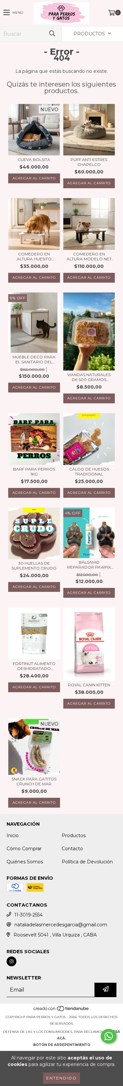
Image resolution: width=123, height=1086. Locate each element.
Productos (74, 835)
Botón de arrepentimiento (61, 1045)
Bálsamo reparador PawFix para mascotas (89, 565)
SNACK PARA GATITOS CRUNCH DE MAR (33, 781)
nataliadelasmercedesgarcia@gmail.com (60, 925)
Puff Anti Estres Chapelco (89, 162)
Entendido (61, 1078)
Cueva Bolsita (34, 159)
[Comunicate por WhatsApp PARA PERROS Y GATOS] (108, 1036)
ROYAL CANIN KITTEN (89, 684)
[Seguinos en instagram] (11, 961)
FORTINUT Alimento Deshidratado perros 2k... (34, 666)
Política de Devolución (87, 862)
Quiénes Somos (25, 862)
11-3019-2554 (28, 915)
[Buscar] (51, 34)
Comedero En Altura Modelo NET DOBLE (89, 256)
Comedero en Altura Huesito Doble (34, 256)
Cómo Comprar (24, 849)
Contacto (72, 849)
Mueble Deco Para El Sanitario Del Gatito (33, 359)
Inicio (13, 835)
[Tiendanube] (61, 1010)
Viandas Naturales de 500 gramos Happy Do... (89, 377)
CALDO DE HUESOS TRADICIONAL (89, 471)
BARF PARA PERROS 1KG (34, 471)
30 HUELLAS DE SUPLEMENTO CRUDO (33, 566)
